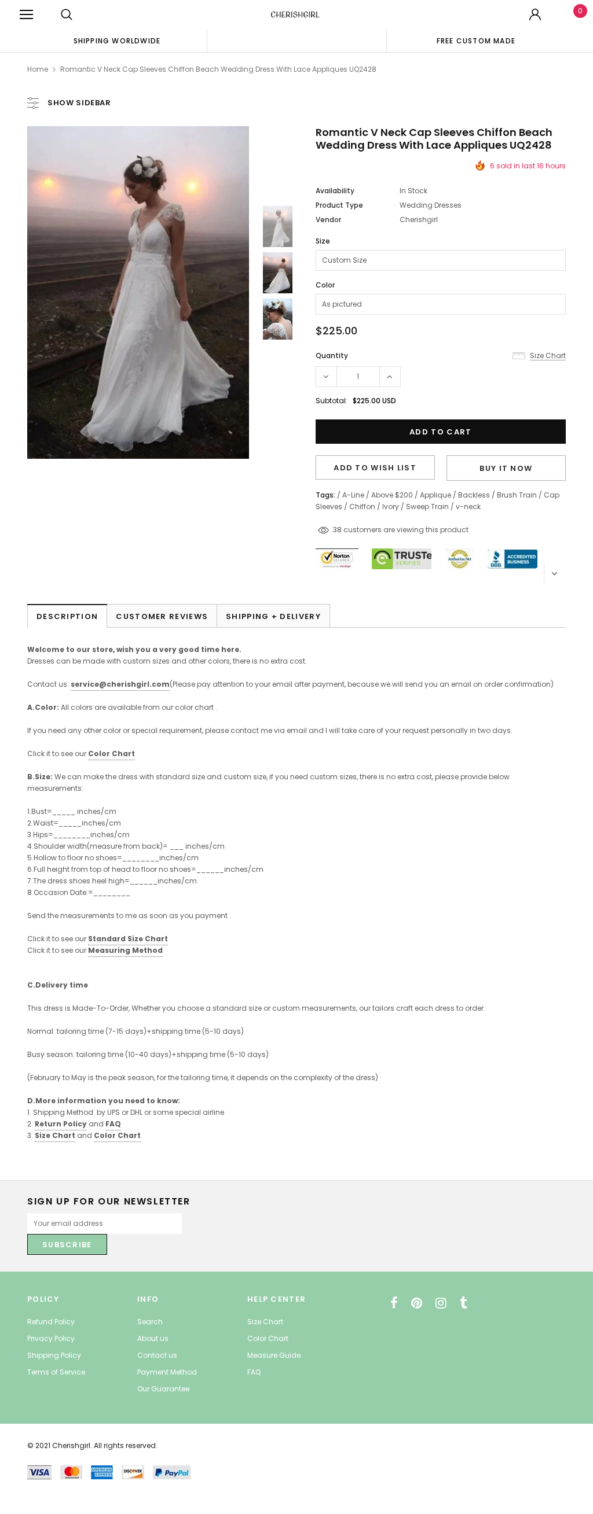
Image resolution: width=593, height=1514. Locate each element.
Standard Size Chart (128, 939)
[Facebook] (394, 1302)
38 (337, 530)
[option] (117, 40)
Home (37, 69)
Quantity (332, 355)
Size (323, 241)
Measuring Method (125, 950)
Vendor (328, 219)
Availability (335, 191)
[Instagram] (440, 1302)
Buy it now (505, 468)
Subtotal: (331, 401)
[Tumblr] (463, 1302)
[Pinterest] (416, 1302)
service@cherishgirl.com (120, 684)
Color (325, 285)
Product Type (339, 205)
